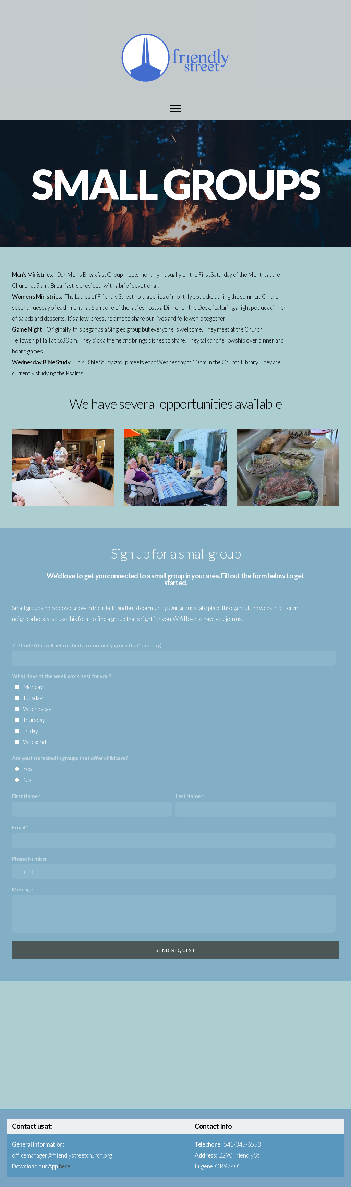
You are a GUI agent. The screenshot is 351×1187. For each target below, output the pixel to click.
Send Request (175, 950)
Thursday (34, 719)
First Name (25, 796)
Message (22, 889)
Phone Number (29, 858)
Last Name (188, 796)
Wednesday (37, 708)
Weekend (34, 741)
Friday (30, 730)
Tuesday (33, 698)
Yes (27, 768)
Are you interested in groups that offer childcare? (70, 758)
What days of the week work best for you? (61, 676)
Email (18, 827)
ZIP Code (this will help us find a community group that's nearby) (86, 645)
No (27, 779)
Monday (33, 687)
